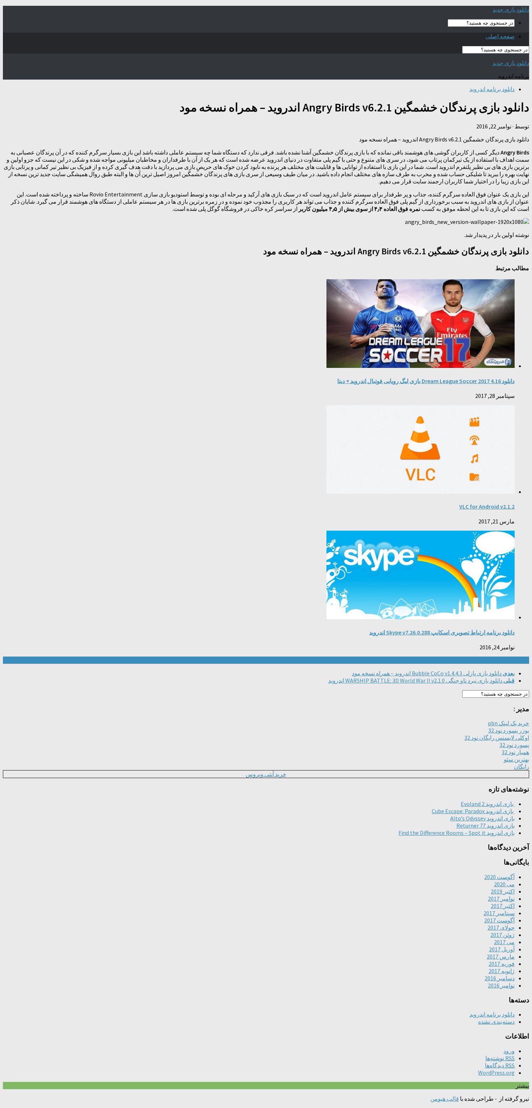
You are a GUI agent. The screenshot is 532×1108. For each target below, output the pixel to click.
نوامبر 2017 (501, 898)
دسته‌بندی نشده (496, 1021)
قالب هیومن (444, 1098)
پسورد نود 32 (514, 744)
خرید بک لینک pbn (508, 723)
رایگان (521, 766)
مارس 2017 (501, 956)
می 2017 (504, 942)
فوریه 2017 (502, 963)
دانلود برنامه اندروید (492, 89)
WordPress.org (496, 1072)
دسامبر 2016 (500, 978)
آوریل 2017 (502, 949)
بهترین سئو (516, 759)
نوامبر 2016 (501, 985)
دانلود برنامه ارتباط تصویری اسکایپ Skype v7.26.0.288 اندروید (442, 632)
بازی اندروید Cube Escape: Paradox (473, 811)
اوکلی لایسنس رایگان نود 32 (496, 737)
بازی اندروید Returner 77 (485, 825)
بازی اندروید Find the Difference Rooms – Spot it (456, 832)
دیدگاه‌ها (500, 1065)
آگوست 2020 (499, 876)
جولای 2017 (501, 927)
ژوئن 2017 (502, 934)
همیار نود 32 (515, 752)
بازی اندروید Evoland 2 (488, 803)
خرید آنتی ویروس (266, 774)
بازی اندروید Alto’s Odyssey (482, 818)
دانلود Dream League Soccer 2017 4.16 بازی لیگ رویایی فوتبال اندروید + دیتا (426, 381)
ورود (509, 1050)
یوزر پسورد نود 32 (508, 730)
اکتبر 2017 (503, 905)
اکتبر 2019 (503, 891)
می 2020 (504, 884)
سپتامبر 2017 (499, 913)
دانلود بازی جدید (511, 9)
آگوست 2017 (499, 920)
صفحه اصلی (500, 36)
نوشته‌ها (500, 1058)
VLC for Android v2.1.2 (487, 506)
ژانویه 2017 (502, 971)
